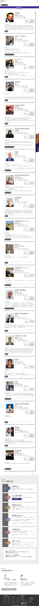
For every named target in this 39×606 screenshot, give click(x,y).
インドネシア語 (18, 596)
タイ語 (4, 603)
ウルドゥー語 (13, 603)
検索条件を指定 (18, 7)
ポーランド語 (5, 602)
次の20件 (32, 473)
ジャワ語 (9, 601)
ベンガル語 (13, 600)
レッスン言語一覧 (5, 595)
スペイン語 (13, 596)
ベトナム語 (4, 601)
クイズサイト (30, 600)
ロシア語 (13, 597)
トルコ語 (13, 601)
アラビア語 (9, 600)
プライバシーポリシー (24, 601)
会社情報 (22, 596)
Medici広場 (22, 595)
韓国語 (8, 597)
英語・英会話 (5, 596)
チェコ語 (9, 602)
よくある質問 (23, 600)
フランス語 (4, 597)
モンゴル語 (17, 601)
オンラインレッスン (31, 596)
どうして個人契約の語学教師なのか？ (9, 589)
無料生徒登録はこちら (17, 499)
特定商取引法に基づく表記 (24, 602)
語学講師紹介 (30, 597)
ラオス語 (13, 602)
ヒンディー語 (5, 600)
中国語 (8, 596)
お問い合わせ (23, 597)
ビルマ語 (9, 603)
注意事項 (30, 601)
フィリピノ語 (18, 597)
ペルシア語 (17, 600)
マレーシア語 (18, 602)
